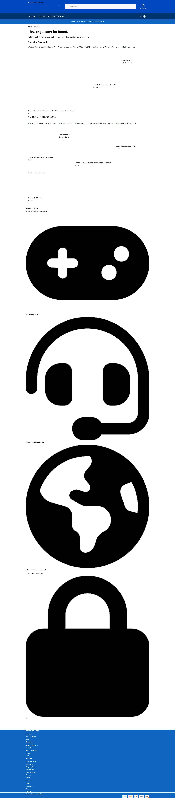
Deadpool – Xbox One (35, 198)
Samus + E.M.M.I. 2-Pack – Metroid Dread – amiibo (93, 163)
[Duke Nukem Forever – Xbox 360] (106, 64)
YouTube (28, 791)
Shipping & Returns (32, 745)
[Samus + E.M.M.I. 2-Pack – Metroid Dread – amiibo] (94, 141)
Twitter (28, 783)
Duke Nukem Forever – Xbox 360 (104, 85)
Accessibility (30, 769)
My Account (143, 8)
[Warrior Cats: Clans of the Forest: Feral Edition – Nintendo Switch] (59, 77)
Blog (27, 739)
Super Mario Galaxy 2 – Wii (125, 146)
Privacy (28, 753)
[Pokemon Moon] (128, 52)
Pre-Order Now (59, 120)
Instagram (29, 786)
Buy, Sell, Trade (31, 736)
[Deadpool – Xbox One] (36, 183)
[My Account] (59, 7)
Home (30, 26)
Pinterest (28, 789)
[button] (143, 16)
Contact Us (29, 748)
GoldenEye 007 (64, 134)
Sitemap (28, 775)
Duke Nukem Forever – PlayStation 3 (41, 157)
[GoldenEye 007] (65, 127)
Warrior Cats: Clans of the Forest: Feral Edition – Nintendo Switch (51, 111)
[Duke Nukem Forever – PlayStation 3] (42, 138)
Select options (106, 92)
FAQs (27, 755)
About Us (29, 734)
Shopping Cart (30, 767)
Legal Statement (31, 772)
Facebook (29, 781)
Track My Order (31, 761)
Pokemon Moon (127, 60)
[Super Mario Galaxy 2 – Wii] (126, 132)
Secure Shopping (31, 750)
